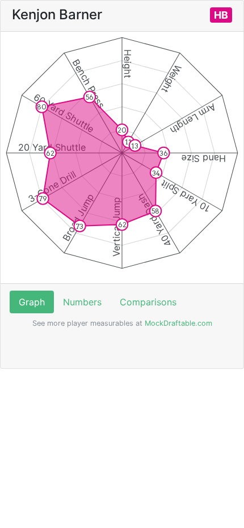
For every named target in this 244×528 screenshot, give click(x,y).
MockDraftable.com (177, 323)
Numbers (82, 302)
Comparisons (148, 302)
